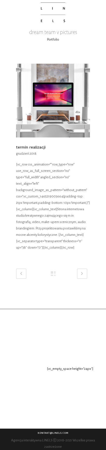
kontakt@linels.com (53, 433)
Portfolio (53, 39)
